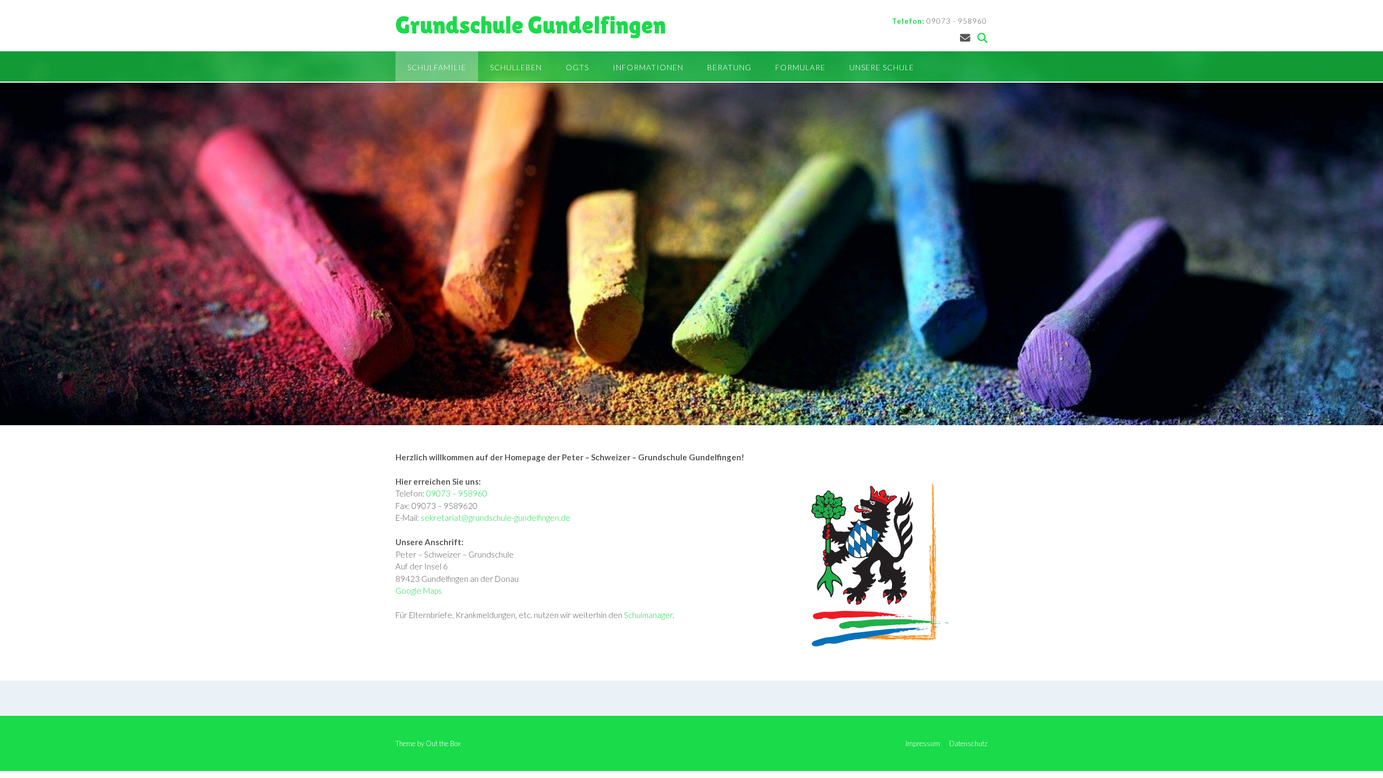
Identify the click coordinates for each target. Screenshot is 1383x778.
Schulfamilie (436, 67)
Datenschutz (968, 743)
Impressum (922, 743)
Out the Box (443, 743)
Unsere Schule (881, 67)
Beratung (729, 67)
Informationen (648, 67)
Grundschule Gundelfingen (530, 25)
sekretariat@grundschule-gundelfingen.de (495, 517)
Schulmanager (648, 615)
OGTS (577, 67)
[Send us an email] (965, 37)
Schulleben (516, 67)
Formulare (800, 67)
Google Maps (418, 590)
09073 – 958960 (456, 493)
